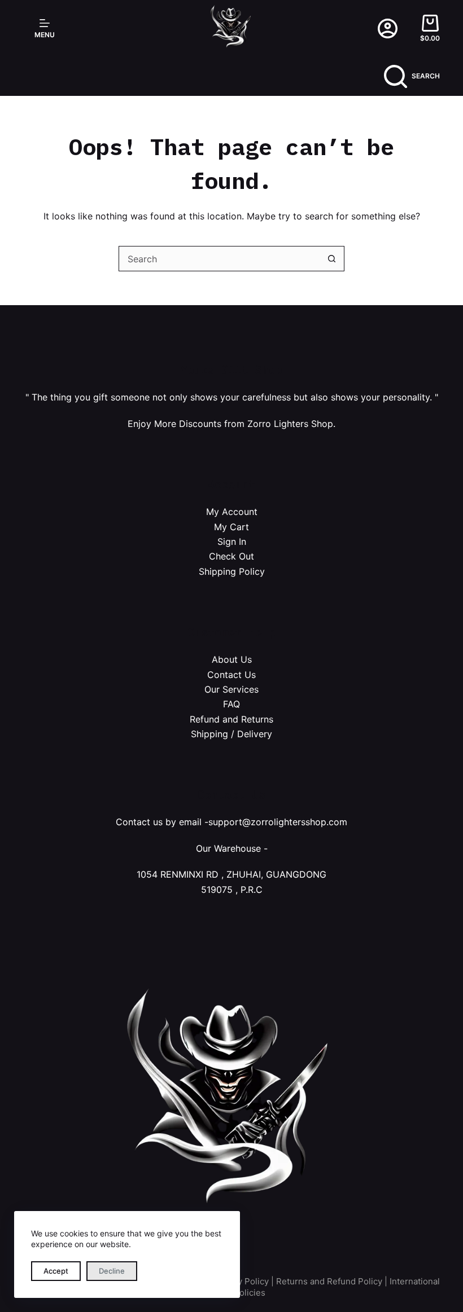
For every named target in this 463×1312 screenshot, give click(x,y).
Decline (112, 1270)
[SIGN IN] (388, 28)
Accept (55, 1270)
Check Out (231, 556)
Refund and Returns (231, 719)
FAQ (231, 704)
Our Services (231, 689)
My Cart (231, 526)
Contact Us (231, 674)
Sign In (231, 541)
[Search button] (332, 258)
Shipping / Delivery (231, 733)
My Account (231, 511)
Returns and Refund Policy (329, 1281)
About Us (232, 659)
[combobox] (219, 258)
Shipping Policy (232, 571)
